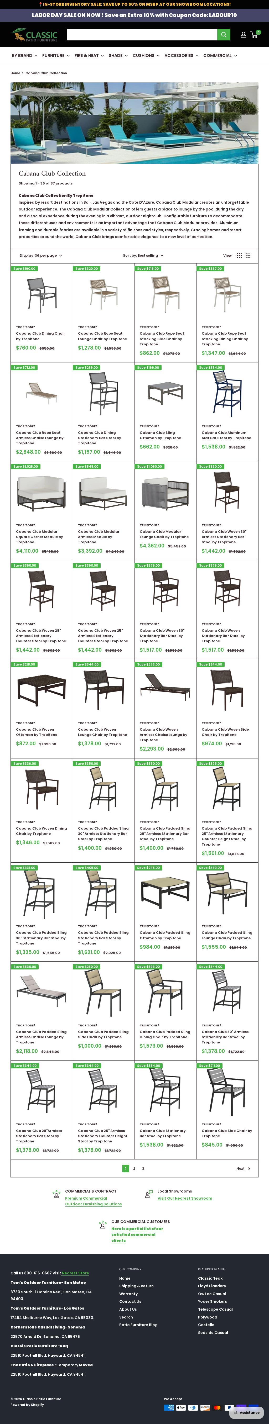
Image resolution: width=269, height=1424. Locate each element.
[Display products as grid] (239, 255)
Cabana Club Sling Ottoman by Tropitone (160, 435)
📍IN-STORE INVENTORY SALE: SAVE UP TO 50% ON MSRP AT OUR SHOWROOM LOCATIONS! (134, 4)
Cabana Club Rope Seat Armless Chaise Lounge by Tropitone (40, 438)
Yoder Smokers (212, 1301)
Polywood (207, 1317)
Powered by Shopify (27, 1404)
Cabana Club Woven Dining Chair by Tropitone (41, 831)
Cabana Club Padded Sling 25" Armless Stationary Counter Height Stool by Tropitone (227, 836)
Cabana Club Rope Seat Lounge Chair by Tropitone (102, 336)
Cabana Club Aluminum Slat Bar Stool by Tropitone (226, 435)
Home (15, 73)
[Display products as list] (248, 255)
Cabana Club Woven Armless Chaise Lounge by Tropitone (163, 734)
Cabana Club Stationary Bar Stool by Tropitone (163, 1133)
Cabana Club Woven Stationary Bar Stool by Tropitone (223, 636)
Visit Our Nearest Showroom (185, 1198)
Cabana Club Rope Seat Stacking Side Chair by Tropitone (162, 338)
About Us (128, 1309)
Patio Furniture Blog (138, 1324)
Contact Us (130, 1301)
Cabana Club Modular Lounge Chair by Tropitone (164, 534)
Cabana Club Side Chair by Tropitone (227, 1133)
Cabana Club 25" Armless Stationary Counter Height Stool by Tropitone (102, 1136)
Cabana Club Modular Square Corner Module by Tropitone (39, 537)
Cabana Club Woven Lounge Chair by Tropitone (102, 732)
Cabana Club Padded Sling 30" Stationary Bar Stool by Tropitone (41, 938)
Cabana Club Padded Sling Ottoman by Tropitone (165, 935)
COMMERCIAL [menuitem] (217, 55)
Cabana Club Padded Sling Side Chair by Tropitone (103, 1034)
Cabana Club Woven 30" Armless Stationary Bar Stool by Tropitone (224, 537)
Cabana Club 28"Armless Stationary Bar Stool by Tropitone (39, 1136)
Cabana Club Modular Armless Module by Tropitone (99, 537)
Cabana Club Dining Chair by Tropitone (40, 336)
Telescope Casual (215, 1309)
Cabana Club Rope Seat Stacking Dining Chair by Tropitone (225, 338)
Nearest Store (75, 1273)
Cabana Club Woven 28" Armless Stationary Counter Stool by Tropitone (41, 636)
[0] (254, 34)
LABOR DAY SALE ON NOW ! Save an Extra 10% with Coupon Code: (134, 15)
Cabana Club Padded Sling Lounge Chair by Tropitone (227, 935)
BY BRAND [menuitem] (22, 55)
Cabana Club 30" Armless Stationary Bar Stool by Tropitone (225, 1037)
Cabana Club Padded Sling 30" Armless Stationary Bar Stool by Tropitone (103, 833)
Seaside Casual (213, 1332)
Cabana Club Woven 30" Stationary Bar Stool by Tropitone (162, 636)
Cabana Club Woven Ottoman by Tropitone (36, 732)
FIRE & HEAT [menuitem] (87, 55)
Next (240, 1168)
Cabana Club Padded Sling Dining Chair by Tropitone (165, 1034)
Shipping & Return (136, 1286)
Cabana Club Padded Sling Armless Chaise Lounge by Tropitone (41, 1037)
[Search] (223, 34)
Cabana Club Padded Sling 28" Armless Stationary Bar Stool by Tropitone (165, 833)
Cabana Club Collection (46, 73)
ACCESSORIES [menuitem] (178, 55)
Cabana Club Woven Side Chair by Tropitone (225, 732)
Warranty (128, 1293)
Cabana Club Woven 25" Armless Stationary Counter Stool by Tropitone (103, 636)
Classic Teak (210, 1278)
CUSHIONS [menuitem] (143, 55)
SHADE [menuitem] (115, 55)
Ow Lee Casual (212, 1293)
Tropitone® (25, 327)
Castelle (206, 1324)
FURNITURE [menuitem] (53, 55)
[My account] (243, 35)
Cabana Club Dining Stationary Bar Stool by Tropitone (99, 438)
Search (126, 1317)
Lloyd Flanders (212, 1286)
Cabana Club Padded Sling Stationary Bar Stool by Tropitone (103, 938)
